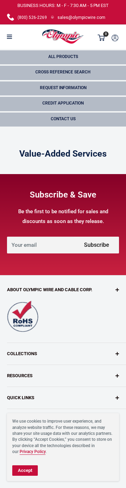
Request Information (63, 87)
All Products (63, 56)
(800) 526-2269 (32, 17)
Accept (25, 470)
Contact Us (63, 118)
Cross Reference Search (63, 72)
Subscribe (96, 245)
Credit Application (63, 103)
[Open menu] (9, 36)
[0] (101, 38)
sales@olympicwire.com (81, 17)
